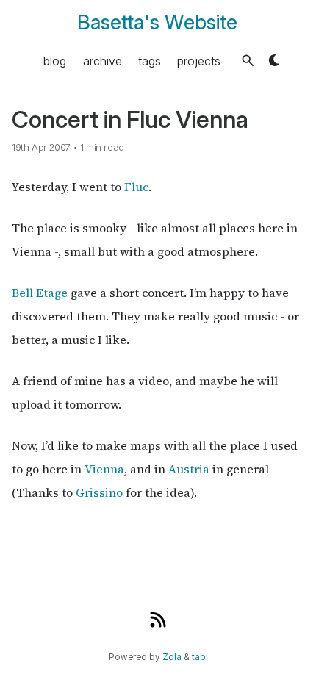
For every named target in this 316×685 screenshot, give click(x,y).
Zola (172, 657)
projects (198, 60)
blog (54, 60)
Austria (188, 469)
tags (149, 60)
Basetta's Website (157, 22)
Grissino (99, 492)
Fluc (136, 187)
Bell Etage (40, 292)
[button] (248, 60)
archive (102, 60)
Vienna (104, 469)
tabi (200, 657)
